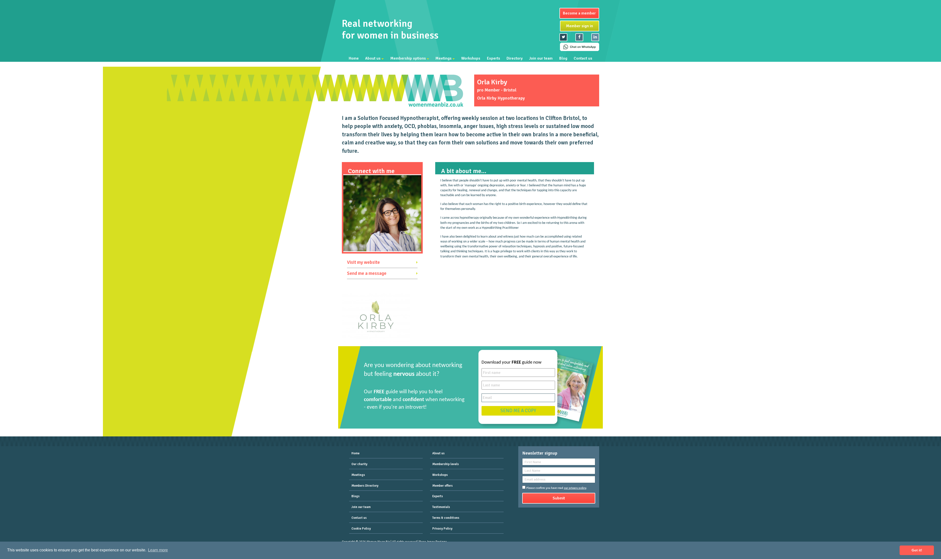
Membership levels (445, 464)
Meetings (443, 58)
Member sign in (579, 26)
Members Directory (364, 486)
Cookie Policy (361, 529)
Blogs (355, 496)
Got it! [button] (917, 550)
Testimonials (441, 507)
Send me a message (366, 273)
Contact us (583, 58)
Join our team (541, 58)
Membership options (408, 58)
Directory (515, 58)
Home (354, 58)
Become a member (579, 13)
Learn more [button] (158, 550)
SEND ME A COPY (518, 411)
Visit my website (363, 262)
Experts (493, 58)
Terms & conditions (445, 518)
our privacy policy (575, 488)
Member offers (442, 486)
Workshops (470, 58)
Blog (563, 58)
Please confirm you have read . (556, 488)
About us (373, 58)
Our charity (359, 464)
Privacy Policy (442, 529)
